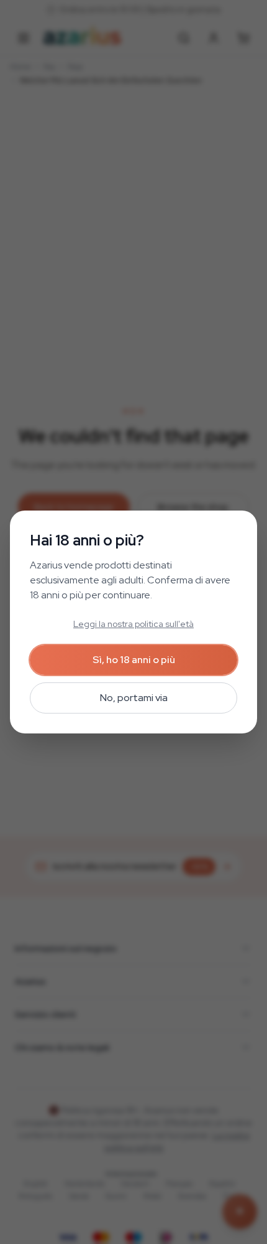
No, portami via (134, 697)
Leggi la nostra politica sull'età (133, 623)
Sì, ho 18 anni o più (134, 659)
